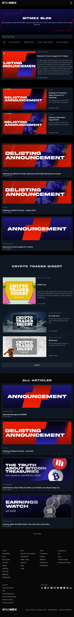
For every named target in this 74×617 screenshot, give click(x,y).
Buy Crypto (6, 559)
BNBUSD (5, 574)
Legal (22, 568)
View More (37, 534)
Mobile (4, 565)
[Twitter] (42, 588)
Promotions (44, 553)
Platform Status (7, 600)
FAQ (3, 591)
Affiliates (43, 559)
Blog (22, 565)
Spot (3, 556)
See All (37, 365)
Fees (59, 556)
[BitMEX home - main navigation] (9, 3)
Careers (23, 562)
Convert (5, 562)
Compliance (25, 556)
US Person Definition (65, 610)
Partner (42, 556)
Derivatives (6, 553)
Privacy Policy (41, 610)
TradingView (44, 565)
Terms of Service (30, 610)
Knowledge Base (8, 594)
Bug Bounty (44, 562)
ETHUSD (5, 571)
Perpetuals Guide (64, 562)
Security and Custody (28, 553)
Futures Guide (63, 559)
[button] (71, 3)
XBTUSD (5, 568)
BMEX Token (25, 559)
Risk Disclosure (52, 610)
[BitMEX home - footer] (9, 610)
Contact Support (8, 588)
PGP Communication (9, 597)
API (59, 553)
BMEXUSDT (6, 577)
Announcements (7, 603)
